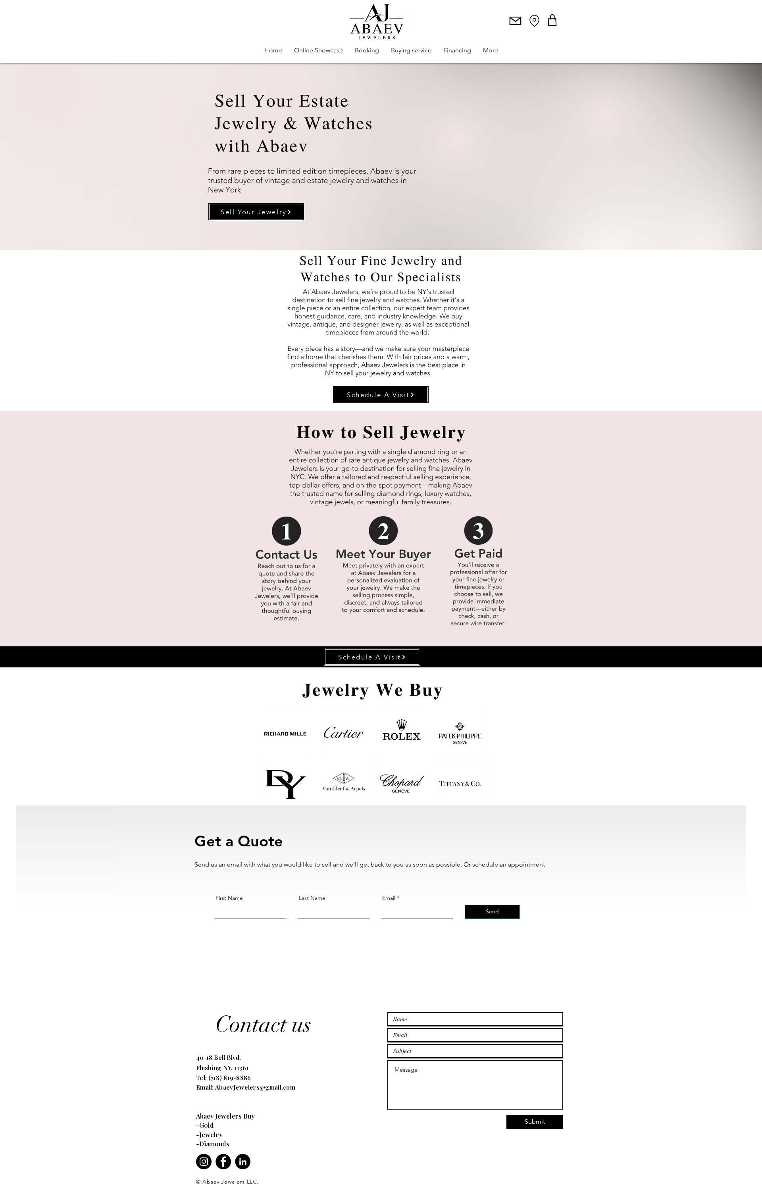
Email (388, 898)
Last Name (312, 898)
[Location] (534, 20)
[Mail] (515, 21)
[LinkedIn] (242, 1161)
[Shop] (552, 20)
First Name (229, 898)
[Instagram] (204, 1161)
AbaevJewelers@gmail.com (255, 1087)
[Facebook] (223, 1161)
